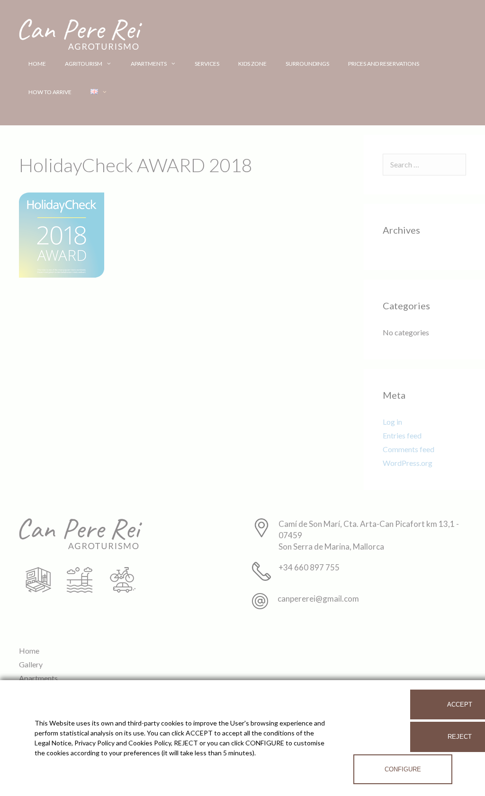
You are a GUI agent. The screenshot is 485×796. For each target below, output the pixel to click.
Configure (403, 769)
